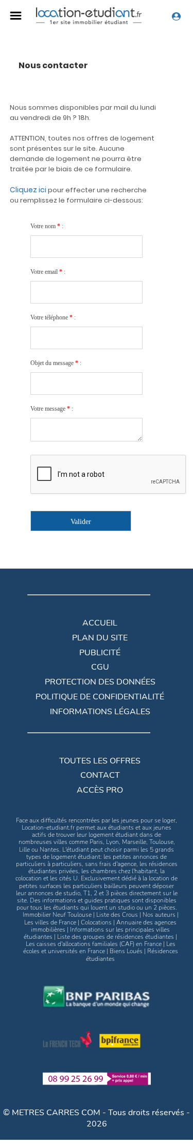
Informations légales (100, 711)
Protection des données (100, 682)
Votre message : (51, 408)
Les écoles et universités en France (99, 947)
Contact (100, 775)
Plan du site (100, 637)
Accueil (99, 623)
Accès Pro (100, 790)
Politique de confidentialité (100, 696)
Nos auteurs (159, 915)
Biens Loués (126, 951)
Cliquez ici (29, 190)
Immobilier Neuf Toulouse (57, 915)
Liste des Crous (117, 915)
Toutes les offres (100, 761)
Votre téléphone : (53, 317)
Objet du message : (55, 363)
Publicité (99, 652)
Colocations (96, 922)
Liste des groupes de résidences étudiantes (115, 937)
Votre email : (47, 271)
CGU (100, 667)
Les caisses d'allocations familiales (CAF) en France (94, 944)
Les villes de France (50, 922)
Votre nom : (46, 226)
